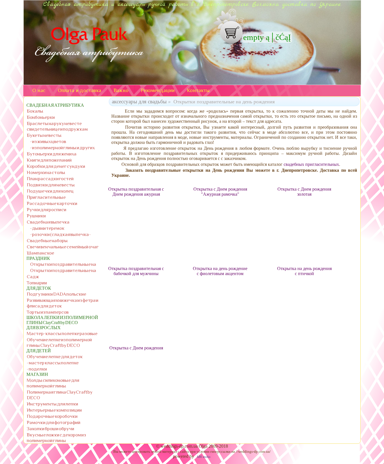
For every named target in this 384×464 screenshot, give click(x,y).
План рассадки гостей (50, 178)
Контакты (198, 90)
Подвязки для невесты (51, 185)
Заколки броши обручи (50, 428)
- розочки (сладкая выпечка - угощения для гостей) (60, 234)
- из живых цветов (48, 141)
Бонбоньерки (41, 117)
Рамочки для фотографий (53, 422)
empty (253, 37)
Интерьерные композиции (54, 410)
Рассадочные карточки (52, 203)
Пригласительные (46, 197)
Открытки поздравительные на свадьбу (63, 270)
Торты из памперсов (48, 312)
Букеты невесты (44, 135)
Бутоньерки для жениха (51, 154)
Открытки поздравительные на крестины (63, 264)
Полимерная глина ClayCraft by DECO (59, 394)
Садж (33, 276)
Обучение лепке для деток (55, 356)
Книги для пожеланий (49, 160)
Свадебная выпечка (48, 222)
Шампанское (40, 253)
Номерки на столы (46, 172)
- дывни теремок (47, 228)
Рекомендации (158, 90)
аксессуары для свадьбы (139, 101)
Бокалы (35, 111)
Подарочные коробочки (52, 416)
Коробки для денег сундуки (56, 166)
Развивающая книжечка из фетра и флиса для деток (62, 303)
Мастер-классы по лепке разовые (62, 333)
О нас (39, 90)
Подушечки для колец (50, 191)
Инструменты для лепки (52, 404)
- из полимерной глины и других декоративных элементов (62, 148)
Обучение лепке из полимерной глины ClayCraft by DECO (59, 342)
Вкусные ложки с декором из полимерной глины (56, 437)
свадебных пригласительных (311, 164)
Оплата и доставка (79, 90)
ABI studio (203, 456)
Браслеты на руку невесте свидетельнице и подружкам (57, 126)
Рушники (36, 215)
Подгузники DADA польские (56, 294)
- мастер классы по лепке (53, 362)
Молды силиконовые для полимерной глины (53, 383)
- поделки (37, 369)
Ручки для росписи (46, 209)
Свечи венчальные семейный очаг (63, 246)
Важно (121, 90)
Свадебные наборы (47, 240)
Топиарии (37, 282)
